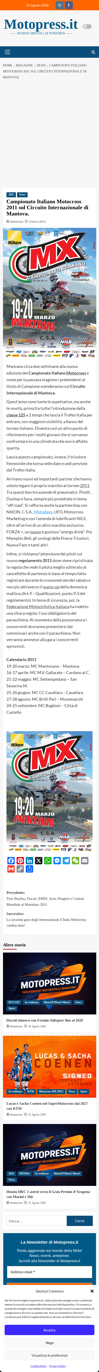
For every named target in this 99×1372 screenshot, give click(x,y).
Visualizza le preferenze (50, 1355)
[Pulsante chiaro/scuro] (87, 26)
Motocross (76, 372)
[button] (92, 1291)
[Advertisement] (49, 134)
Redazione (16, 221)
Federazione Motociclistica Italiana (37, 606)
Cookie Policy (39, 1366)
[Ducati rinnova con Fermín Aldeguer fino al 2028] (49, 983)
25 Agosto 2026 (37, 1114)
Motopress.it (41, 24)
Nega (50, 1343)
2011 (11, 194)
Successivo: (46, 919)
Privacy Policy (57, 1366)
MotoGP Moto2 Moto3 (57, 1002)
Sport (12, 1008)
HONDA (24, 1173)
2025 (11, 1173)
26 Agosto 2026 (37, 1026)
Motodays (43, 511)
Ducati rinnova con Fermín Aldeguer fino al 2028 (44, 1020)
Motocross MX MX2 (51, 1091)
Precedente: (45, 898)
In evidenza (31, 1002)
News (22, 194)
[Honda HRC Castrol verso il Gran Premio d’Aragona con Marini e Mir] (49, 1155)
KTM (30, 1091)
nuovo (35, 531)
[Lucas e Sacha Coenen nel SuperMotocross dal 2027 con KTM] (49, 1067)
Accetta (49, 1330)
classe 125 (15, 414)
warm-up (51, 586)
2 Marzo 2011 (37, 221)
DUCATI (14, 1002)
